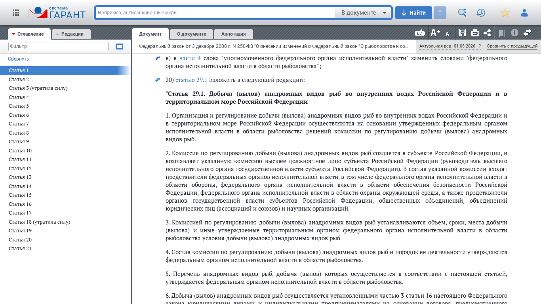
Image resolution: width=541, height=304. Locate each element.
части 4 (190, 58)
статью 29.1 (191, 80)
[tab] (29, 34)
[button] (16, 13)
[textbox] (215, 12)
